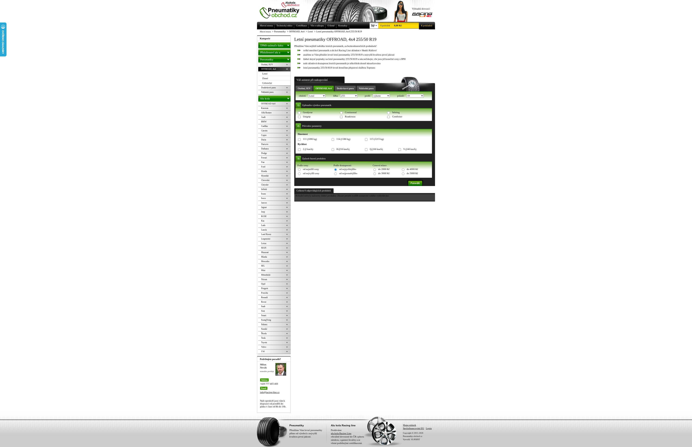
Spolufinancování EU (413, 428)
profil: (368, 95)
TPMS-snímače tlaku (271, 45)
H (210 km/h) (342, 149)
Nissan (264, 279)
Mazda (264, 257)
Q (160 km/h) (376, 149)
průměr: (401, 95)
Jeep (263, 212)
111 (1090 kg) (310, 139)
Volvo (263, 347)
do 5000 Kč (412, 173)
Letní (264, 73)
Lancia (264, 230)
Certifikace (301, 25)
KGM (263, 216)
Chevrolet (265, 180)
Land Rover (266, 234)
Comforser (397, 116)
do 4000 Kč (412, 169)
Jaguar (264, 207)
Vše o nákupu (317, 25)
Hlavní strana (265, 31)
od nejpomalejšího (348, 173)
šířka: (336, 95)
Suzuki (264, 329)
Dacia (263, 139)
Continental (351, 112)
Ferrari (264, 157)
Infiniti (264, 189)
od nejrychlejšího (347, 169)
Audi (263, 117)
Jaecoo (264, 203)
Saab (263, 306)
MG (263, 266)
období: (303, 95)
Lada (263, 225)
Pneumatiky (266, 59)
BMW (264, 121)
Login (429, 428)
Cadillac (264, 126)
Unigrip (306, 116)
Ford (263, 166)
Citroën (264, 130)
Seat (263, 311)
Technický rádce (284, 25)
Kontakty (342, 25)
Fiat (262, 162)
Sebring (396, 112)
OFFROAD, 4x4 (324, 88)
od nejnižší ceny (311, 169)
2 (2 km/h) (308, 149)
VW (263, 351)
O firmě (331, 25)
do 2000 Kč (384, 169)
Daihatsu (265, 148)
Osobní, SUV (304, 88)
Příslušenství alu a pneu (270, 53)
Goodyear (307, 112)
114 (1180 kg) (343, 139)
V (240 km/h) (409, 149)
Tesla (263, 338)
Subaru (264, 324)
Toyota (264, 342)
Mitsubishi (265, 275)
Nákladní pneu (366, 88)
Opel (263, 284)
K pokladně (426, 25)
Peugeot (264, 288)
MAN (263, 248)
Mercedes (265, 261)
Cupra (263, 135)
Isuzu (263, 193)
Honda (264, 171)
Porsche (264, 293)
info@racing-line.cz (270, 392)
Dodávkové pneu (345, 88)
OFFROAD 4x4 (268, 103)
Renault (264, 297)
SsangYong (266, 320)
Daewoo (264, 144)
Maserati (265, 252)
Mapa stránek (409, 425)
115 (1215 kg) (377, 139)
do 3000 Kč (384, 173)
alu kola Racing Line (341, 433)
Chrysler (265, 184)
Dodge (264, 153)
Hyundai (265, 175)
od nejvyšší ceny (311, 173)
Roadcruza (350, 116)
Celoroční (267, 83)
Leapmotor (265, 239)
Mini (263, 270)
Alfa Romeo (266, 112)
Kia (262, 221)
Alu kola (265, 98)
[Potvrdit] (415, 183)
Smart (263, 315)
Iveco (263, 198)
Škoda (264, 333)
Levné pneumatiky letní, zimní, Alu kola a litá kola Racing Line (284, 10)
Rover (263, 302)
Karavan (264, 108)
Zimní (265, 78)
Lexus (263, 243)
